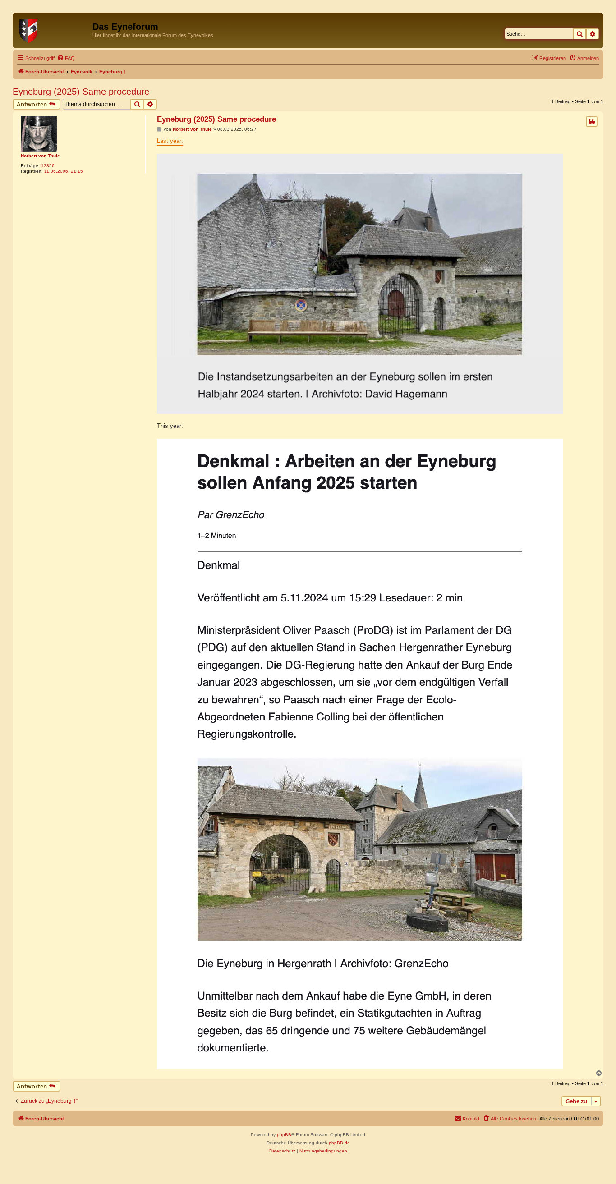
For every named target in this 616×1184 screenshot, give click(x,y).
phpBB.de (339, 1142)
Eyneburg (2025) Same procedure (81, 91)
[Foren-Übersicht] (53, 29)
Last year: (170, 141)
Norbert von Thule (40, 155)
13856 (48, 165)
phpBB (284, 1134)
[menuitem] (66, 58)
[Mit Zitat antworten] (592, 121)
